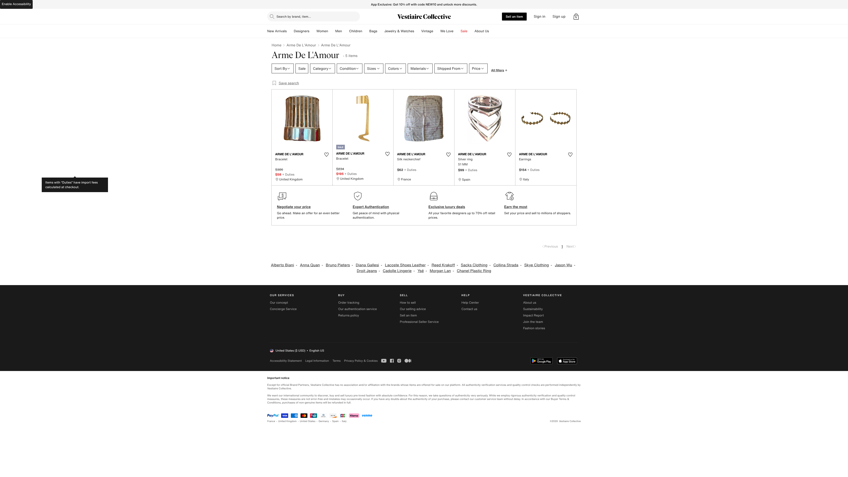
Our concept (279, 302)
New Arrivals (277, 31)
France (271, 421)
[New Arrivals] (290, 31)
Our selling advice (413, 309)
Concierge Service (283, 309)
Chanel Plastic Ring (474, 271)
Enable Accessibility (16, 4)
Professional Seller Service (419, 322)
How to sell (408, 302)
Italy (344, 421)
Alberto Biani (282, 265)
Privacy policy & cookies (361, 361)
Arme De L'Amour (301, 45)
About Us (482, 31)
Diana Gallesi (367, 265)
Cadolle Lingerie (397, 271)
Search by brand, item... (293, 16)
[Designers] (313, 31)
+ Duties (288, 174)
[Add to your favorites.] (326, 154)
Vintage (427, 31)
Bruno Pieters (338, 265)
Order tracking (348, 302)
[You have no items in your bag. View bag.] (576, 16)
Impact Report (533, 315)
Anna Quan (310, 265)
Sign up (559, 16)
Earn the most (515, 206)
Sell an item (514, 16)
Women (322, 31)
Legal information (317, 361)
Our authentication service (357, 309)
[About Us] (492, 31)
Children (355, 31)
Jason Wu (563, 265)
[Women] (331, 31)
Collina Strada (505, 265)
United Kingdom (287, 421)
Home (276, 45)
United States (308, 421)
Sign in (539, 16)
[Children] (365, 31)
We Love (447, 31)
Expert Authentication (371, 206)
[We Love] (457, 31)
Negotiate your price (294, 206)
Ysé (421, 271)
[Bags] (380, 31)
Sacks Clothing (474, 265)
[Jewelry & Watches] (417, 31)
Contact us (469, 309)
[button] (576, 16)
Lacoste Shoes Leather (405, 265)
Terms (336, 361)
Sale (464, 31)
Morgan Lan (440, 271)
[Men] (345, 31)
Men (338, 31)
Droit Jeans (367, 271)
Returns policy (348, 315)
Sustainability (533, 309)
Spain (335, 421)
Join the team (533, 322)
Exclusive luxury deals (446, 206)
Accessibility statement (286, 361)
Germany (323, 421)
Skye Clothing (536, 265)
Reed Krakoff (443, 265)
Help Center (470, 302)
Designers (301, 31)
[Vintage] (437, 31)
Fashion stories (534, 328)
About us (529, 302)
